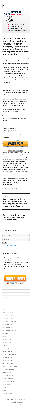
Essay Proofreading (7, 327)
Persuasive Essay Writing (8, 375)
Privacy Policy (5, 390)
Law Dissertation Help (7, 360)
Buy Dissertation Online (8, 303)
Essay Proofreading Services (9, 330)
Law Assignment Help (7, 357)
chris (6, 188)
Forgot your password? (9, 245)
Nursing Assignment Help (8, 369)
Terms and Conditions (7, 393)
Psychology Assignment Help (9, 378)
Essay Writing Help (6, 339)
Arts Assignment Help (7, 297)
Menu (4, 5)
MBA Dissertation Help (7, 363)
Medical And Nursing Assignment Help (11, 366)
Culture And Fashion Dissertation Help (11, 306)
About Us (4, 294)
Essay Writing (5, 336)
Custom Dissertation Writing (9, 309)
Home (4, 291)
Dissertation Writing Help (8, 315)
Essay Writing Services (7, 342)
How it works (5, 348)
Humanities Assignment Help (9, 354)
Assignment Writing (7, 300)
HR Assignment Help (7, 351)
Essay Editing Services (7, 324)
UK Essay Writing (6, 384)
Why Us (4, 387)
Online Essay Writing (7, 372)
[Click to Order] (16, 146)
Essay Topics (5, 333)
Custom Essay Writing (7, 312)
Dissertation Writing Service (9, 321)
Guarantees (5, 345)
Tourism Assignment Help (8, 381)
